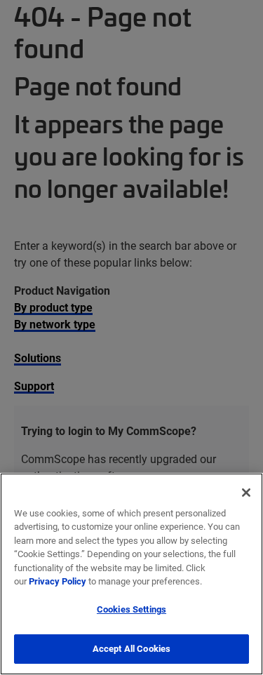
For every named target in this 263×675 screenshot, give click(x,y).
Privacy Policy (57, 581)
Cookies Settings (131, 609)
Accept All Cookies (131, 648)
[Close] (246, 492)
